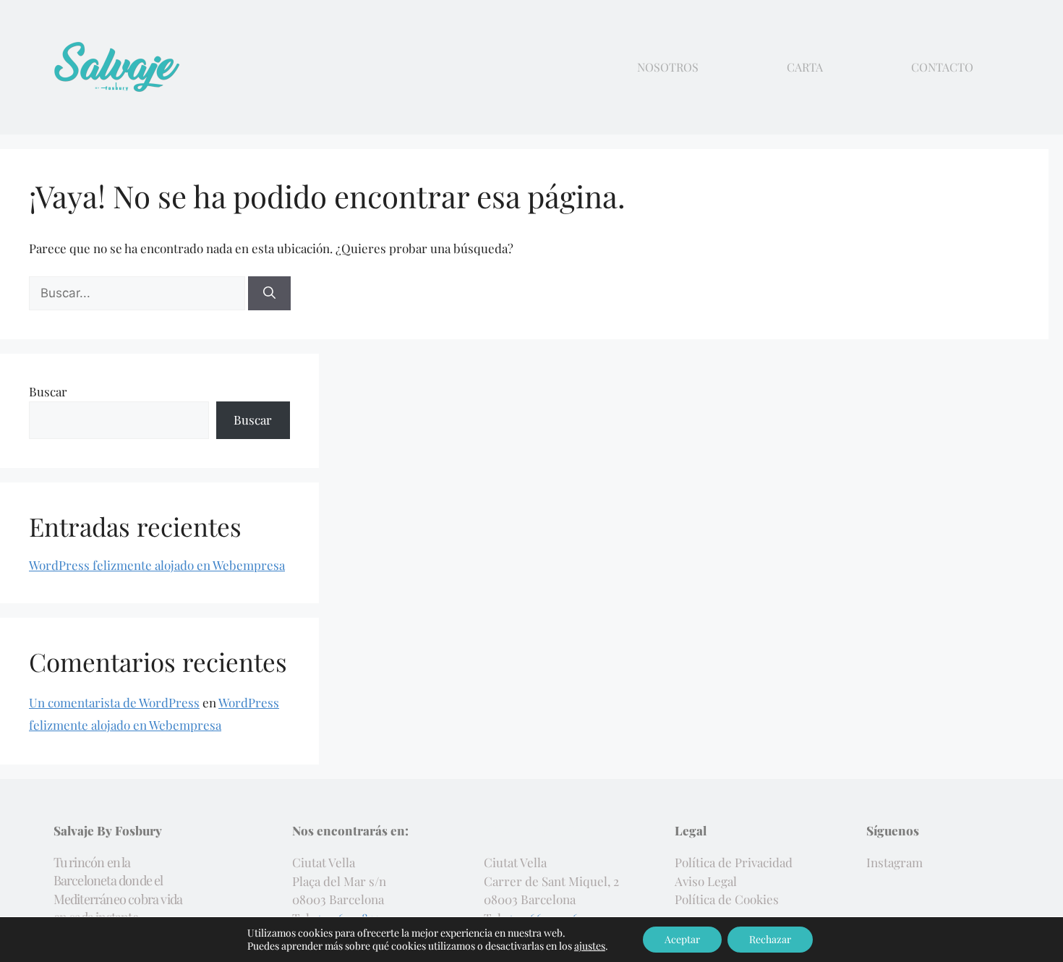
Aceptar (682, 939)
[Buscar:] (138, 292)
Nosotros (668, 67)
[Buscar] (269, 293)
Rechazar (770, 939)
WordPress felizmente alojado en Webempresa (157, 565)
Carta (805, 67)
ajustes (589, 946)
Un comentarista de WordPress (114, 702)
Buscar (48, 391)
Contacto (942, 67)
